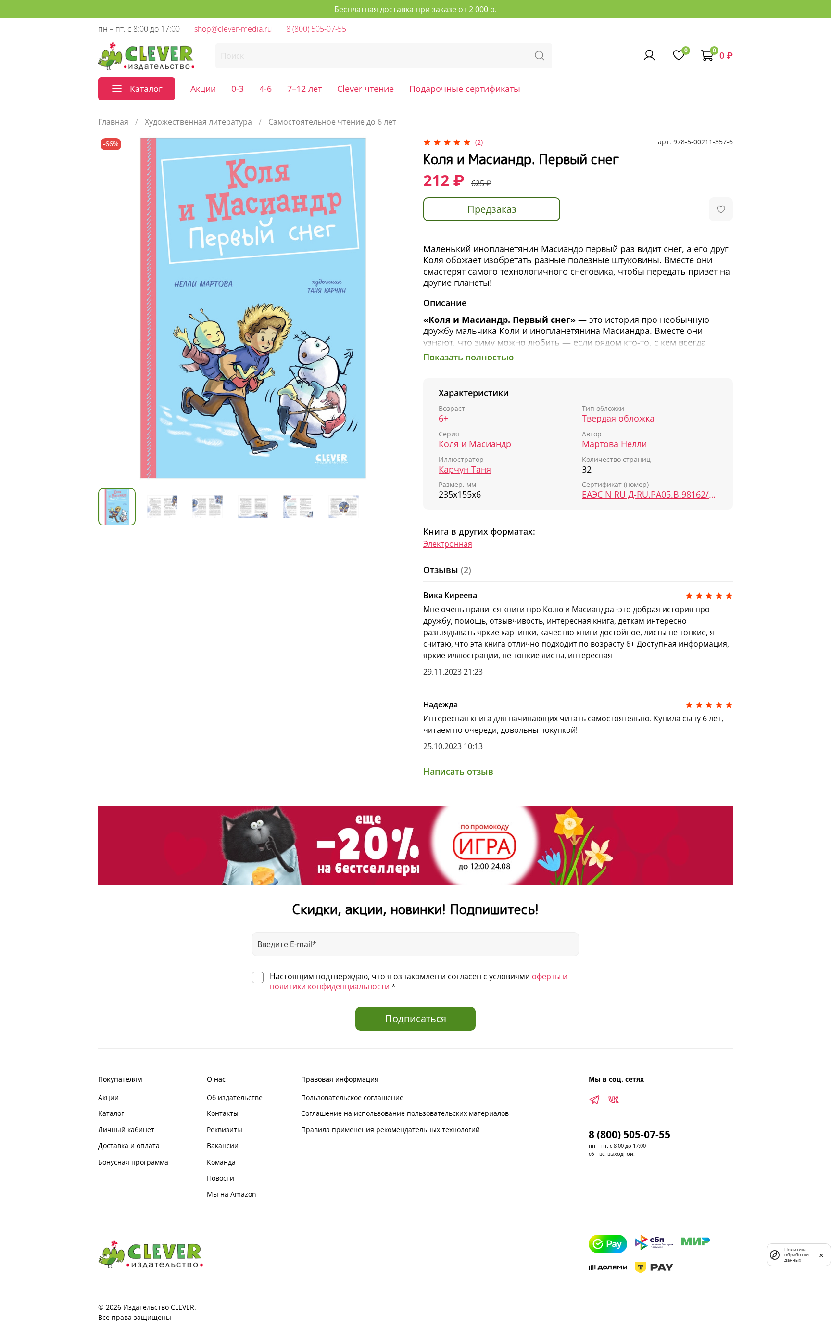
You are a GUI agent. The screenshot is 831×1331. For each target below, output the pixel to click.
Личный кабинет (126, 1129)
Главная (113, 121)
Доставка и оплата (129, 1145)
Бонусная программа (133, 1161)
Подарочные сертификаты (464, 88)
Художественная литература (198, 121)
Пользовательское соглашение (352, 1097)
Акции (203, 88)
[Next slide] (392, 308)
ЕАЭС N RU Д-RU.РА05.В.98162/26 (650, 494)
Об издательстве (235, 1097)
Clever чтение (365, 88)
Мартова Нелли (614, 443)
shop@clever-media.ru (233, 29)
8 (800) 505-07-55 (316, 29)
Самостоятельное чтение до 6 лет (332, 121)
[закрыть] (821, 1254)
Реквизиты (224, 1129)
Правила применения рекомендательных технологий (390, 1129)
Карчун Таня (465, 469)
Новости (220, 1178)
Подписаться (415, 1018)
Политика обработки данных (796, 1255)
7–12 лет (304, 88)
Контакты (223, 1113)
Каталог (111, 1113)
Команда (221, 1161)
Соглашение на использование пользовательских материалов (405, 1113)
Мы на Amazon (231, 1194)
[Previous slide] (113, 308)
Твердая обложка (618, 418)
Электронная (447, 543)
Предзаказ (491, 209)
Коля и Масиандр (475, 443)
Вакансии (223, 1145)
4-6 (265, 88)
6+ (443, 418)
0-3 (237, 88)
